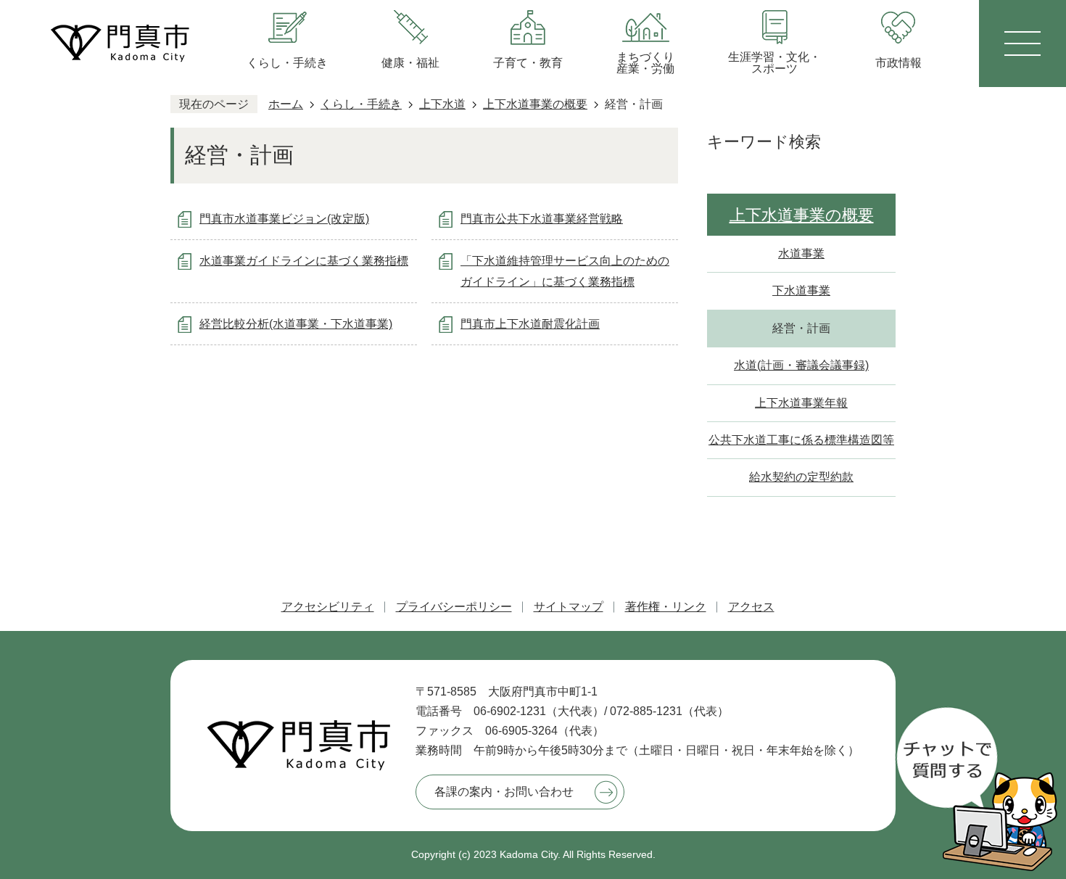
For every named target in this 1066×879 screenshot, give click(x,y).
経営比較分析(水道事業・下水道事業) (295, 324)
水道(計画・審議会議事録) (801, 365)
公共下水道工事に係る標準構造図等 (801, 440)
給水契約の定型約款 (801, 477)
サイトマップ (568, 607)
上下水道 (442, 104)
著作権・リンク (665, 607)
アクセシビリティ (327, 607)
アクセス (751, 607)
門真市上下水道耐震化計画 (530, 324)
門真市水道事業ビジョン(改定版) (284, 218)
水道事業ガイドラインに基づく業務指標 (303, 261)
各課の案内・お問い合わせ (504, 791)
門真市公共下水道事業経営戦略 (541, 218)
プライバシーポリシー (454, 607)
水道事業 (801, 253)
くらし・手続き (361, 104)
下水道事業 (801, 290)
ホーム (285, 104)
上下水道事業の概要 (535, 104)
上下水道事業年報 (801, 403)
